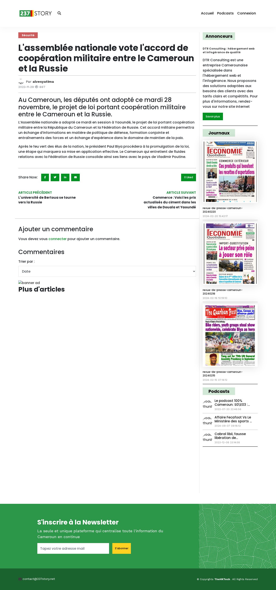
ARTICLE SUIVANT (181, 192)
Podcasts (225, 13)
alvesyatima (43, 82)
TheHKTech (222, 579)
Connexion (246, 13)
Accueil (207, 13)
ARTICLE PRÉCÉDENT (35, 192)
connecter (58, 238)
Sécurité (28, 35)
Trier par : (26, 261)
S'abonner (121, 548)
